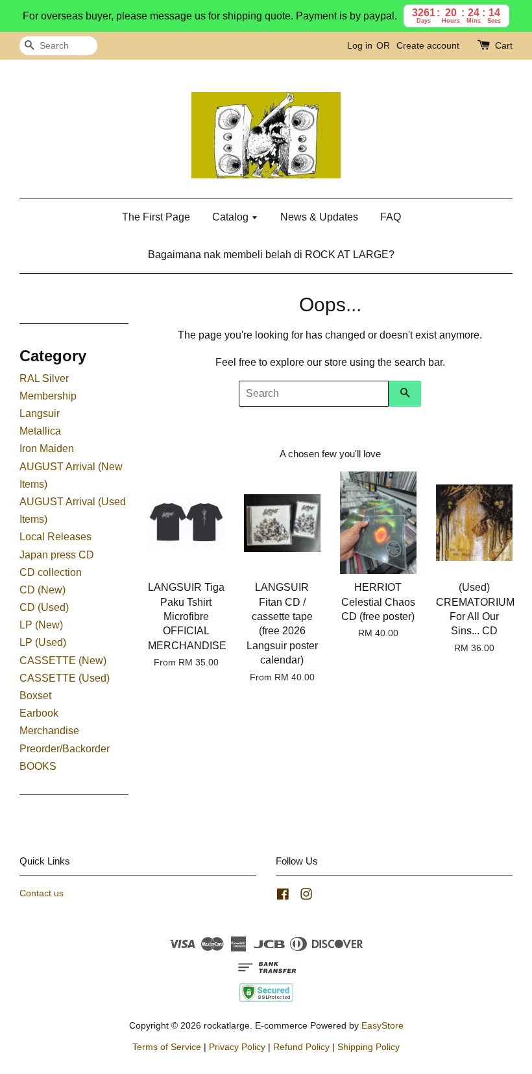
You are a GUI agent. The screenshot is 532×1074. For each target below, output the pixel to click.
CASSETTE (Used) (64, 678)
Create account (427, 45)
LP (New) (41, 624)
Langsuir (39, 413)
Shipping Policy (368, 1047)
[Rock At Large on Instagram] (306, 896)
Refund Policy (301, 1047)
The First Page (156, 216)
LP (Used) (42, 642)
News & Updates (319, 216)
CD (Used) (44, 607)
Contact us (41, 893)
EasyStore (382, 1026)
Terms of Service (166, 1047)
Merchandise (49, 730)
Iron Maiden (46, 448)
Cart (504, 45)
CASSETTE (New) (62, 660)
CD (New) (42, 589)
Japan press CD (56, 554)
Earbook (38, 713)
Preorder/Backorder (64, 748)
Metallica (40, 430)
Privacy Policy (237, 1047)
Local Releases (55, 536)
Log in (359, 45)
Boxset (35, 695)
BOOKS (37, 766)
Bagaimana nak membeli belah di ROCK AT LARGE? (271, 254)
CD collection (50, 572)
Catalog (231, 216)
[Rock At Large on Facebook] (283, 896)
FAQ (390, 216)
